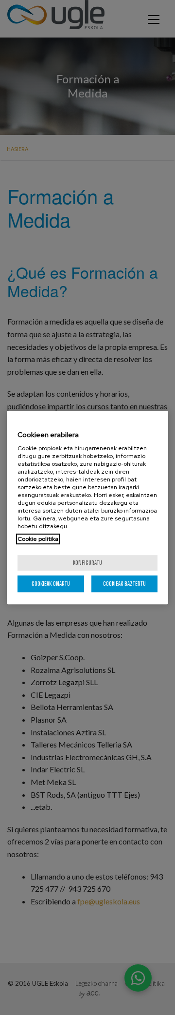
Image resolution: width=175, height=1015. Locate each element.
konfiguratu (87, 562)
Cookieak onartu (51, 583)
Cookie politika (38, 539)
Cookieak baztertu (124, 583)
